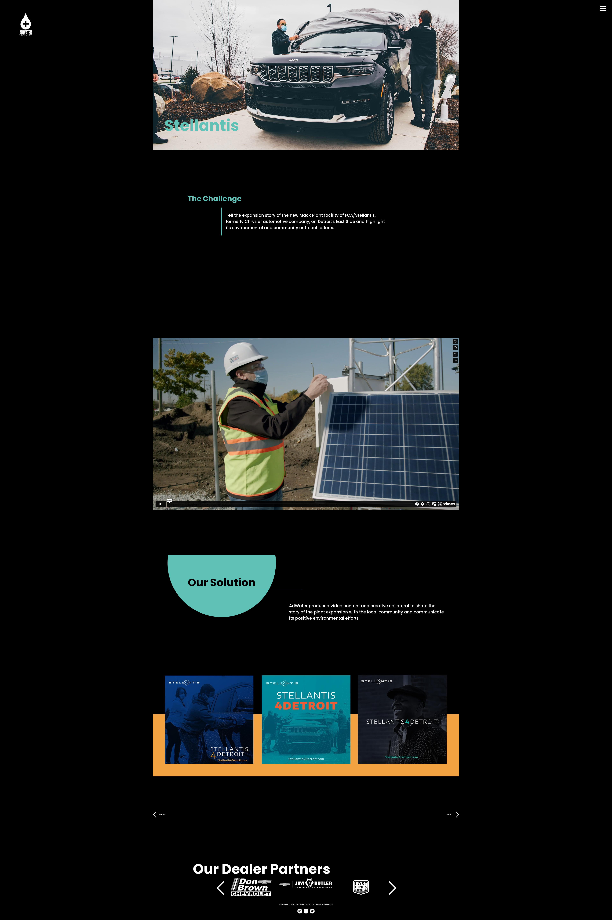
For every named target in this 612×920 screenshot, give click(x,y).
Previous (220, 887)
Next (392, 887)
